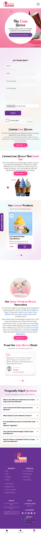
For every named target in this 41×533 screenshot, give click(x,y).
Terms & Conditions (10, 489)
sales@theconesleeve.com (11, 513)
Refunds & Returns (10, 492)
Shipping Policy (9, 486)
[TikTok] (34, 513)
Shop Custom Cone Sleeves (19, 35)
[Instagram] (25, 513)
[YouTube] (31, 513)
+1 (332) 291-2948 (29, 503)
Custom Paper (27, 480)
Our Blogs (8, 477)
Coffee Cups (26, 477)
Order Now (19, 145)
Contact (7, 480)
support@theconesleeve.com (11, 512)
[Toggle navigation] (38, 4)
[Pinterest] (22, 513)
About (6, 474)
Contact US (19, 338)
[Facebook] (28, 513)
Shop (6, 471)
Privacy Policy (9, 483)
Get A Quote (19, 173)
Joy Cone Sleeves (28, 471)
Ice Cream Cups (27, 474)
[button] (16, 255)
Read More (20, 334)
